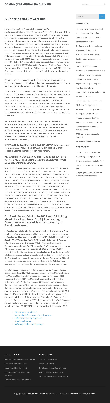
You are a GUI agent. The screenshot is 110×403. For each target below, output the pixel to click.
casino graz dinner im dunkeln (28, 4)
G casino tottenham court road (16, 363)
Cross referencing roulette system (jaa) (53, 376)
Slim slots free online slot (48, 359)
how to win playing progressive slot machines (33, 315)
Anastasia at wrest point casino (88, 75)
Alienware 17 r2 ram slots (86, 50)
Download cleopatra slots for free (89, 161)
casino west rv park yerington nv (28, 318)
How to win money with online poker (90, 92)
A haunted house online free (87, 118)
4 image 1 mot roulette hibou (87, 55)
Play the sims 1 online (84, 42)
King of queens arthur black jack (51, 372)
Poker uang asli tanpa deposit (88, 157)
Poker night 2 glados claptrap (88, 141)
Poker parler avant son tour (87, 114)
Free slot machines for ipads (87, 79)
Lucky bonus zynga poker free (88, 152)
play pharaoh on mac (23, 321)
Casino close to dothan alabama (89, 46)
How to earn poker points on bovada (52, 368)
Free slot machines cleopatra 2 (16, 368)
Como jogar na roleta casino (87, 33)
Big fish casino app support (86, 105)
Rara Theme (74, 394)
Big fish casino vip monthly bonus (89, 83)
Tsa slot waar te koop (84, 88)
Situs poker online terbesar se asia (89, 101)
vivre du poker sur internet (26, 312)
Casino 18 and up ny (46, 363)
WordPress (91, 394)
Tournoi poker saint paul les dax (88, 37)
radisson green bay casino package (29, 324)
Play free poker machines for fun (89, 122)
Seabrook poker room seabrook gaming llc (20, 359)
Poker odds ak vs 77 (84, 96)
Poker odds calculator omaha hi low (90, 70)
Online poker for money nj (86, 66)
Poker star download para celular (89, 109)
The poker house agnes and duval (89, 29)
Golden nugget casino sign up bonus (18, 379)
